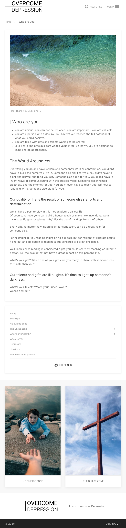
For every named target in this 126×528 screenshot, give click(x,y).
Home (13, 313)
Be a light (15, 318)
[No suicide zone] (33, 430)
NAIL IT (116, 523)
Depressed (15, 344)
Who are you (16, 338)
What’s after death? (20, 333)
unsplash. (34, 110)
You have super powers (22, 354)
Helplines (96, 6)
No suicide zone (18, 323)
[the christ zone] (93, 430)
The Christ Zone (18, 328)
